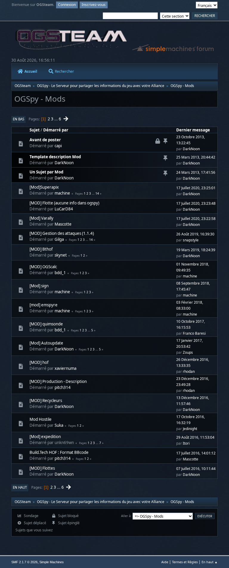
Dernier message (193, 130)
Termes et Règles (185, 562)
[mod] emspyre (44, 305)
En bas (18, 119)
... (56, 119)
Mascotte (63, 224)
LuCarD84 (64, 209)
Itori (186, 443)
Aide (164, 562)
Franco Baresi (194, 333)
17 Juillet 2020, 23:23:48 (196, 203)
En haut (20, 487)
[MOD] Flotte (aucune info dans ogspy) (64, 203)
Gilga (59, 239)
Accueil (30, 71)
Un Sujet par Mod (46, 172)
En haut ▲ (210, 562)
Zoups (188, 352)
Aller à (126, 515)
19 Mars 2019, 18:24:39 (195, 249)
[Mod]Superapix (44, 187)
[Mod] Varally (41, 218)
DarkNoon (191, 148)
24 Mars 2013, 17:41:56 (195, 172)
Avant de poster (45, 139)
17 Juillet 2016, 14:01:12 (196, 453)
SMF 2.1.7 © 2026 (24, 562)
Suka (59, 425)
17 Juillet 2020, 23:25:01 (196, 187)
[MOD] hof (39, 362)
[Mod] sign (39, 285)
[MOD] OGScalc (43, 266)
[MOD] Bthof (41, 249)
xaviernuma (65, 368)
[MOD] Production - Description (58, 381)
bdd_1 (60, 272)
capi (58, 145)
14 (97, 193)
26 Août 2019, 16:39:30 (195, 234)
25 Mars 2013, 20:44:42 (195, 157)
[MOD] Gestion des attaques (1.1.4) (62, 233)
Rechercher (64, 71)
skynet (61, 255)
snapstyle (191, 240)
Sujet (35, 130)
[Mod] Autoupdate (46, 343)
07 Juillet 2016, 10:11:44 (196, 468)
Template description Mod (55, 156)
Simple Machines (51, 562)
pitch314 (63, 387)
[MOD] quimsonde (46, 324)
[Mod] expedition (45, 436)
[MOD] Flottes (42, 468)
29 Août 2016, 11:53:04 (195, 437)
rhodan (189, 371)
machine (62, 193)
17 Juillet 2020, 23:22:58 (196, 218)
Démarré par (55, 130)
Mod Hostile (41, 419)
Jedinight (190, 428)
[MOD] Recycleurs (46, 400)
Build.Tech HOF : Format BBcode (59, 452)
